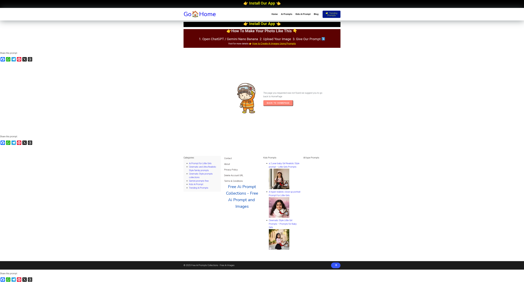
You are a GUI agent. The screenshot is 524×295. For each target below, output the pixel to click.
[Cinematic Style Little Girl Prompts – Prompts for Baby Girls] (279, 249)
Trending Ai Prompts (198, 188)
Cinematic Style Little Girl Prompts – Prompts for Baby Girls (283, 224)
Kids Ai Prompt (196, 184)
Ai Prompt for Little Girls (200, 163)
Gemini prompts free (199, 181)
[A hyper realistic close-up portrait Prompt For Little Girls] (279, 217)
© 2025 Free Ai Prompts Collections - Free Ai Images (209, 265)
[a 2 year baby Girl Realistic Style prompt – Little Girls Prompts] (279, 188)
